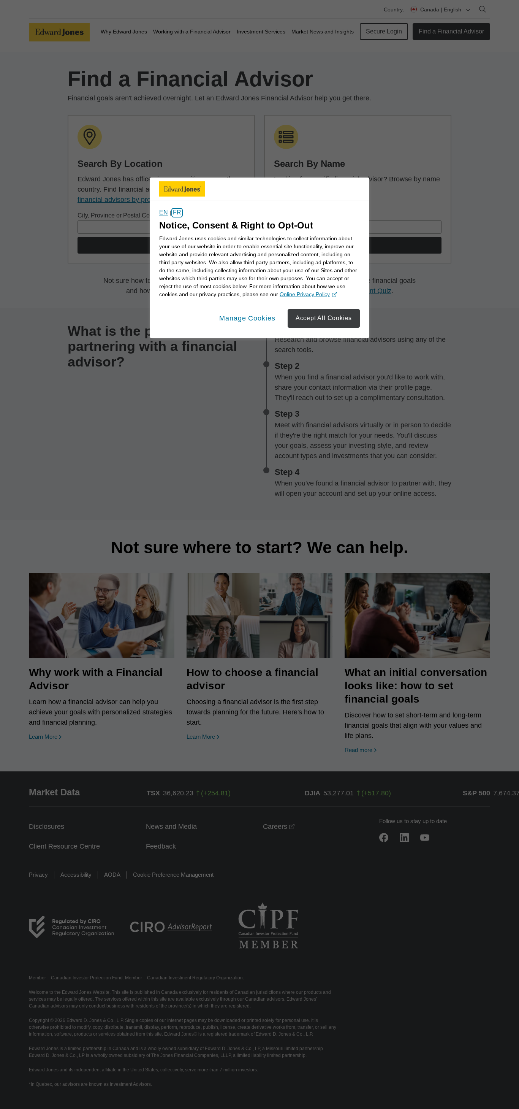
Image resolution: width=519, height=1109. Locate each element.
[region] (259, 258)
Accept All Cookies (324, 318)
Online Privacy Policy (307, 294)
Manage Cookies (247, 318)
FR (177, 212)
